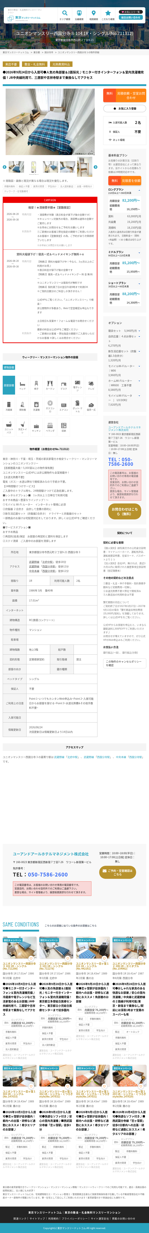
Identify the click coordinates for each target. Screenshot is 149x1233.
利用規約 (53, 1218)
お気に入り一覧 (132, 11)
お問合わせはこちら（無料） (125, 511)
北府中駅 (47, 562)
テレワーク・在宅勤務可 (16, 191)
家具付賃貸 (38, 186)
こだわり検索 (108, 19)
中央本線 (34, 571)
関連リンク (20, 1218)
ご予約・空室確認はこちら (120, 872)
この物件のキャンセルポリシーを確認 (124, 663)
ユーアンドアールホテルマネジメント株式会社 (124, 428)
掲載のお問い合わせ (124, 1218)
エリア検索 (64, 19)
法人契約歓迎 (66, 186)
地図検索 (93, 19)
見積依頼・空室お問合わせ (131, 95)
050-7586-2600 (120, 461)
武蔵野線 (34, 562)
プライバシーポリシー (75, 1218)
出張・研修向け (84, 186)
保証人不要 (24, 186)
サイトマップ (37, 1218)
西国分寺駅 (48, 566)
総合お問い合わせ (130, 17)
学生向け (52, 186)
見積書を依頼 (131, 180)
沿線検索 (79, 19)
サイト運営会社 (100, 1218)
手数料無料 (9, 186)
